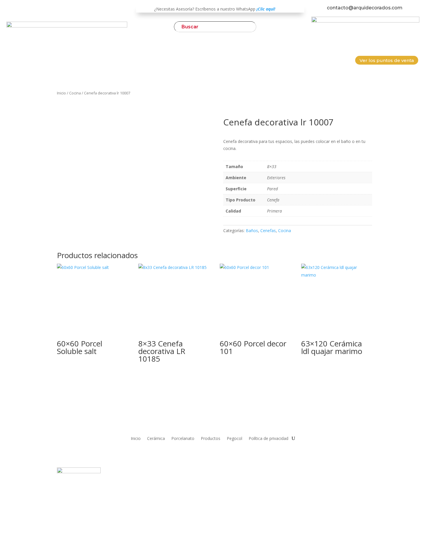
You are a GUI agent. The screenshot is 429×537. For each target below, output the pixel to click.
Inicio (61, 93)
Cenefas (268, 230)
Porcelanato (182, 438)
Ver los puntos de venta (387, 60)
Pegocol (234, 438)
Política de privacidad (268, 438)
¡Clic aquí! (266, 9)
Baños (252, 230)
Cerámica (156, 438)
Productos (210, 438)
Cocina (75, 93)
